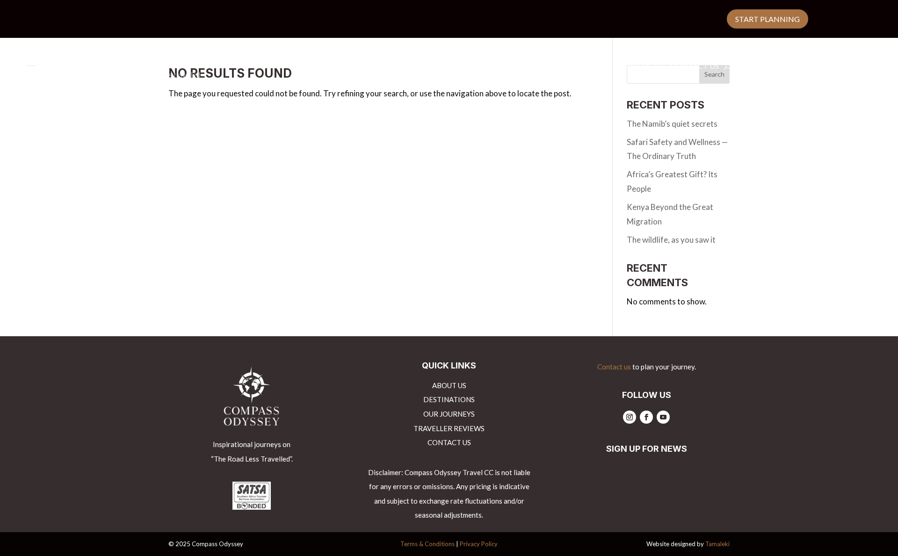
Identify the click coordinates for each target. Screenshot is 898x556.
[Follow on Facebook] (646, 417)
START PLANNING (767, 18)
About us (632, 66)
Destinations (435, 66)
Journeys (502, 66)
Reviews (556, 66)
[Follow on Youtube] (663, 417)
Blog (593, 66)
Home (386, 66)
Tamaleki (717, 544)
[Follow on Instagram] (629, 417)
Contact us (695, 66)
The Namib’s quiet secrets (672, 124)
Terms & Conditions (427, 544)
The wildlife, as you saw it (671, 240)
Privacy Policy (479, 544)
